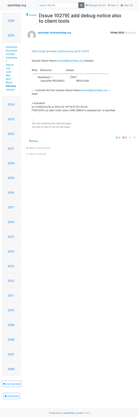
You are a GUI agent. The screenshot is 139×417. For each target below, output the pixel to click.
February (11, 85)
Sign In (114, 5)
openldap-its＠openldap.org (54, 32)
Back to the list (37, 153)
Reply (35, 141)
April (8, 78)
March (9, 82)
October (10, 54)
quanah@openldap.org (70, 60)
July (8, 68)
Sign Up (128, 5)
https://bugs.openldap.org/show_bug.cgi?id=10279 (60, 51)
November (11, 50)
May (8, 75)
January (10, 89)
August (10, 64)
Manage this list (97, 5)
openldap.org (16, 5)
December (11, 46)
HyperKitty (69, 412)
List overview (12, 383)
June (8, 71)
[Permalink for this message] (134, 137)
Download (12, 396)
